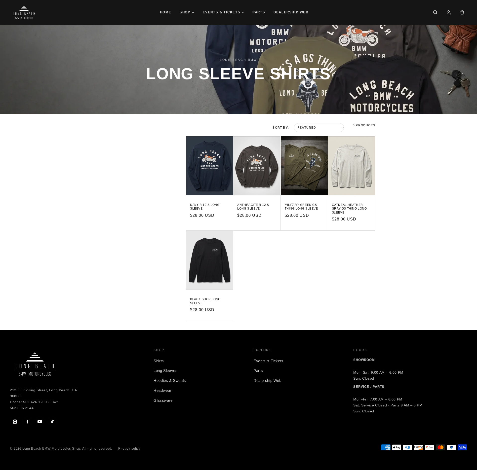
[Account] (449, 12)
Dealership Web (291, 12)
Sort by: (281, 127)
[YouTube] (40, 422)
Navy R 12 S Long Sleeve (205, 207)
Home (165, 12)
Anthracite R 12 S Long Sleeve (253, 207)
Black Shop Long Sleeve (205, 301)
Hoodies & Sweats (170, 380)
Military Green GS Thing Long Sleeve (301, 207)
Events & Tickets (221, 12)
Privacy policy (129, 448)
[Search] (435, 12)
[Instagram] (15, 422)
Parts (258, 12)
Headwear (162, 390)
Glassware (163, 400)
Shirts (159, 361)
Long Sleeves (165, 370)
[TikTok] (52, 422)
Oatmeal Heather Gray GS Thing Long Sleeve (349, 208)
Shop (185, 12)
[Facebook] (27, 422)
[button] (462, 12)
